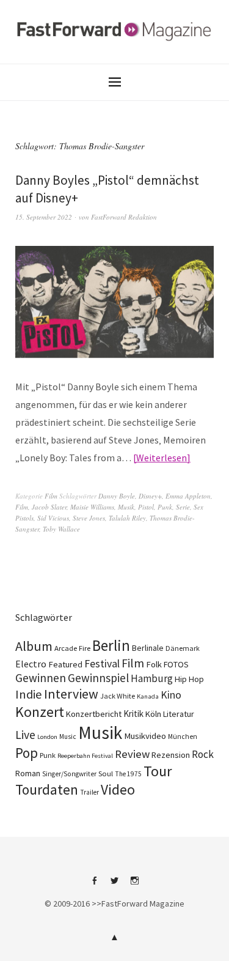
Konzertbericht (94, 713)
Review (132, 754)
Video (118, 789)
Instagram (135, 885)
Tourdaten (46, 789)
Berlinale (148, 647)
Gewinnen (40, 677)
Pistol (146, 506)
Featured (65, 664)
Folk (154, 664)
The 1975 (128, 774)
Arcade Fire (72, 648)
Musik (126, 506)
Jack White (117, 695)
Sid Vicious (53, 517)
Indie (28, 694)
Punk (165, 506)
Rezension (170, 754)
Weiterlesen (161, 457)
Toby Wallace (61, 528)
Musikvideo (145, 735)
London (47, 737)
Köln (153, 713)
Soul (105, 773)
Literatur (178, 713)
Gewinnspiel (98, 677)
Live (25, 734)
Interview (71, 693)
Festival (102, 663)
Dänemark (182, 648)
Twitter (115, 885)
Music (67, 736)
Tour (158, 771)
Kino (171, 695)
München (182, 736)
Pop (26, 753)
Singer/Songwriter (69, 774)
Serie (183, 506)
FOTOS (176, 664)
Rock (203, 754)
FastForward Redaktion (124, 216)
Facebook (94, 885)
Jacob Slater (49, 506)
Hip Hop (189, 679)
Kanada (148, 696)
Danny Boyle (116, 495)
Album (34, 646)
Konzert (39, 711)
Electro (30, 664)
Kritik (133, 713)
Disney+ (150, 495)
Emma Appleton (188, 495)
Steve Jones (89, 517)
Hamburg (152, 678)
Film (51, 495)
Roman (27, 773)
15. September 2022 (43, 216)
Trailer (89, 792)
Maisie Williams (92, 506)
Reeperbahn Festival (85, 756)
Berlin (111, 645)
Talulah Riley (127, 517)
